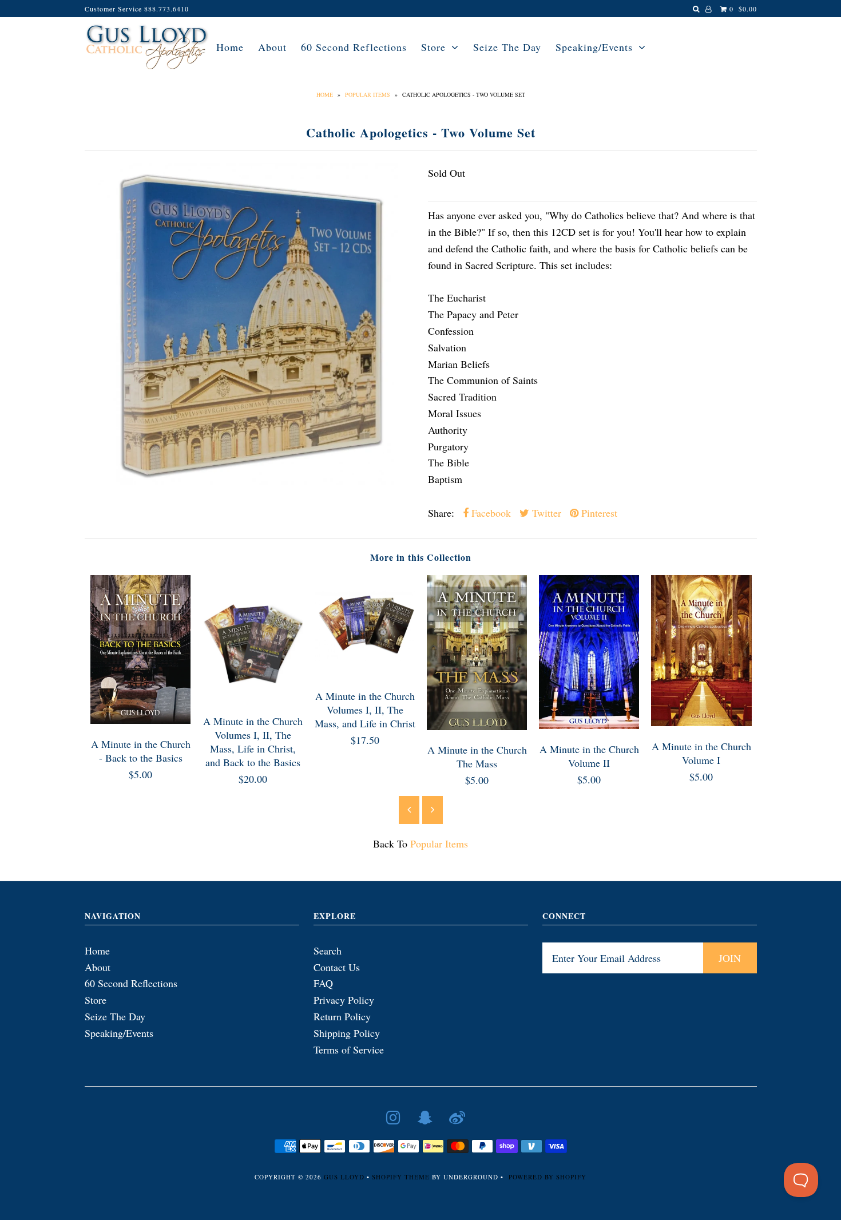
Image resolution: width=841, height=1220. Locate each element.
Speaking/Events (594, 47)
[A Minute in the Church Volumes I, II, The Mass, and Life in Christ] (365, 672)
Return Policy (342, 1016)
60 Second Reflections (354, 47)
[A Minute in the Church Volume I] (701, 722)
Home (230, 47)
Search (328, 950)
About (272, 47)
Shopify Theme (401, 1177)
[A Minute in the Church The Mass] (477, 726)
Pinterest (597, 513)
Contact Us (337, 967)
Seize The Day (507, 47)
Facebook (490, 513)
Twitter (545, 513)
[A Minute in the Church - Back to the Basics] (140, 720)
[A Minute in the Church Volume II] (589, 725)
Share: (441, 513)
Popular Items (367, 94)
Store (433, 47)
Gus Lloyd (344, 1177)
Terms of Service (349, 1049)
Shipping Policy (347, 1033)
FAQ (323, 983)
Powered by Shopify (547, 1177)
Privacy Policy (344, 1000)
